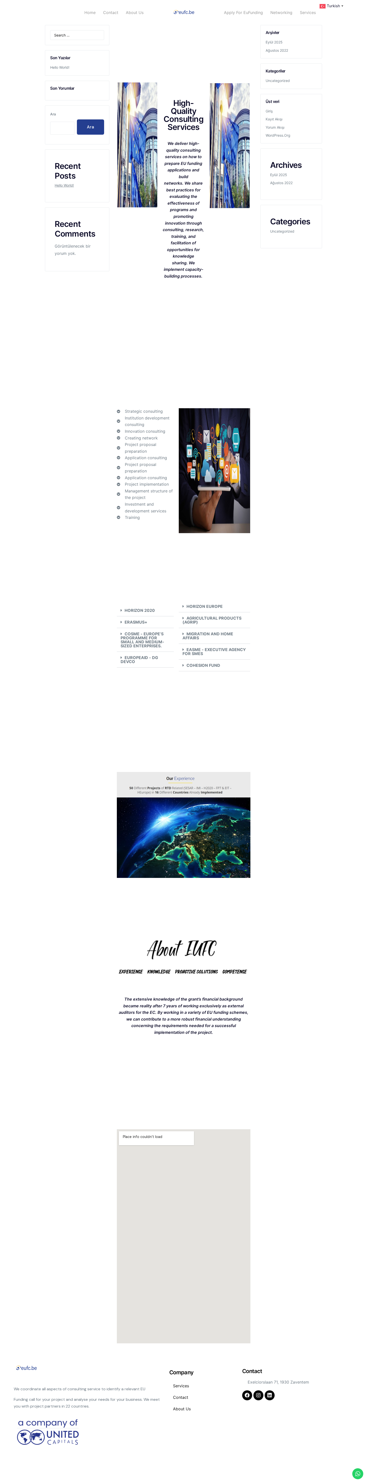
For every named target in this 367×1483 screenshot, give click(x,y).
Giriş (269, 111)
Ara (53, 114)
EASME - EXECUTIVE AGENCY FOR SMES (214, 651)
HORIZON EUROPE (204, 606)
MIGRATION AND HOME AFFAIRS (208, 635)
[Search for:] (77, 35)
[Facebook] (247, 1395)
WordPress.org (278, 135)
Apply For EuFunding (243, 12)
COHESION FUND (203, 665)
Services (308, 12)
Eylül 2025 (274, 42)
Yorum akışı (275, 127)
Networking (281, 12)
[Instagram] (258, 1395)
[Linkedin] (270, 1395)
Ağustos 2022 (277, 50)
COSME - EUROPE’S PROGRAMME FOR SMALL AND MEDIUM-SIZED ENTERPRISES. (142, 639)
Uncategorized (278, 80)
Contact (110, 12)
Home (90, 12)
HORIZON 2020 (140, 610)
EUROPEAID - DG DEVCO (139, 659)
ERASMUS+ (136, 622)
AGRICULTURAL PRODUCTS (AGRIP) (212, 620)
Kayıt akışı (274, 119)
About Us (135, 12)
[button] (145, 610)
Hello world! (59, 67)
